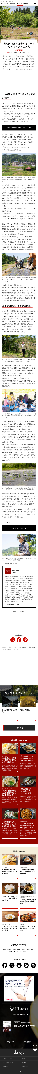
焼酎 (4, 949)
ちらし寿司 (30, 949)
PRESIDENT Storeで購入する (10, 1042)
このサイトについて (8, 1058)
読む (10, 647)
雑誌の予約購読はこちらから (27, 1042)
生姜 (10, 951)
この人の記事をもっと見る (12, 604)
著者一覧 (24, 1058)
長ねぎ (24, 949)
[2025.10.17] (10, 916)
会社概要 (5, 1066)
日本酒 (9, 949)
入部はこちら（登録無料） (19, 1014)
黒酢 (18, 949)
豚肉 (14, 949)
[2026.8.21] (28, 748)
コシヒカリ (15, 611)
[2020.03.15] (10, 701)
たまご (25, 951)
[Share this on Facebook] (19, 639)
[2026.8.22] (10, 781)
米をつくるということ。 (22, 52)
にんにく (19, 951)
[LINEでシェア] (25, 639)
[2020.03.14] (28, 701)
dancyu (4, 647)
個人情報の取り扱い (8, 1062)
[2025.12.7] (28, 813)
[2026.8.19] (28, 916)
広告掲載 (24, 1062)
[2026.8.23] (28, 859)
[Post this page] (12, 639)
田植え (22, 611)
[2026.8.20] (28, 781)
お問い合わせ (25, 1066)
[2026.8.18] (10, 813)
